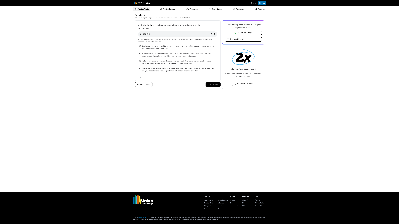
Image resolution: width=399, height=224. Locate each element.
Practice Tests (143, 9)
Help (231, 203)
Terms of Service (260, 206)
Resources (240, 9)
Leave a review (235, 206)
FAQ (218, 209)
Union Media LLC (144, 217)
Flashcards (194, 9)
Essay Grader (221, 206)
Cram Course (208, 200)
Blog (243, 203)
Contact (232, 200)
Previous (143, 84)
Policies (257, 200)
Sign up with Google (244, 33)
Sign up (262, 3)
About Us (245, 200)
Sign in (253, 3)
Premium (261, 9)
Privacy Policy (259, 203)
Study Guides (217, 9)
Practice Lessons (169, 9)
